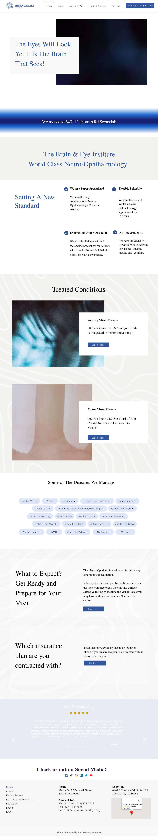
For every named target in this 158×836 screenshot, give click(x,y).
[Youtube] (91, 775)
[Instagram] (76, 775)
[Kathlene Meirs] (72, 746)
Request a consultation (17, 799)
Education (12, 803)
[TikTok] (71, 775)
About (9, 791)
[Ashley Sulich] (86, 746)
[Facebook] (66, 775)
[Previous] (13, 739)
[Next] (144, 739)
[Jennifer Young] (69, 746)
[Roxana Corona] (79, 746)
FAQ (8, 811)
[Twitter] (86, 775)
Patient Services (15, 795)
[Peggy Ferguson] (81, 746)
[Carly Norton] (67, 746)
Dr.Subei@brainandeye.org (83, 810)
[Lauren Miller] (88, 746)
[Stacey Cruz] (74, 746)
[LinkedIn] (81, 775)
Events (9, 807)
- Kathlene (114, 744)
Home (9, 787)
